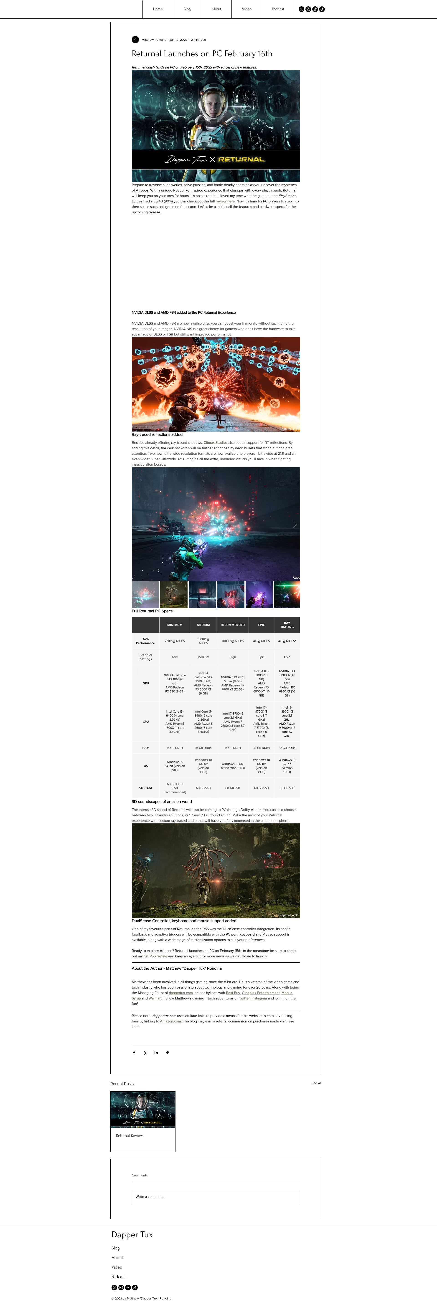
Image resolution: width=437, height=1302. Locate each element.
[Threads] (315, 9)
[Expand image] (216, 524)
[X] (301, 9)
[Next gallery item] (294, 524)
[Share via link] (167, 1052)
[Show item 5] (259, 594)
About (117, 1257)
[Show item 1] (145, 594)
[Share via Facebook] (134, 1052)
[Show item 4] (230, 594)
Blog (116, 1248)
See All (316, 1083)
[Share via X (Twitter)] (145, 1052)
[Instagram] (308, 9)
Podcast (119, 1276)
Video (117, 1267)
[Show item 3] (202, 594)
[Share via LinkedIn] (156, 1052)
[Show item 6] (287, 594)
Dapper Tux (132, 1235)
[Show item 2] (174, 594)
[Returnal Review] (143, 1110)
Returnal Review (129, 1135)
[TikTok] (322, 9)
